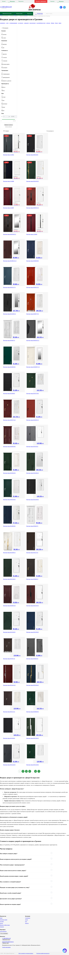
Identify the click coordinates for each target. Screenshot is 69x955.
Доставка (2, 921)
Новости (27, 923)
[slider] (1, 119)
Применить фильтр (8, 124)
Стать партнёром (4, 933)
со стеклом (20, 23)
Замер (1, 918)
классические (32, 23)
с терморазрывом (13, 23)
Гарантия (2, 926)
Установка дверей (3, 919)
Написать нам (5, 943)
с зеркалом (26, 23)
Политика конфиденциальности (42, 953)
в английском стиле (40, 23)
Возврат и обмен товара (5, 925)
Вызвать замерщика (41, 1)
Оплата (1, 923)
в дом (7, 23)
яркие (60, 23)
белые (56, 23)
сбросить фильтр (8, 126)
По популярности (50, 131)
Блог (26, 921)
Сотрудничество (3, 931)
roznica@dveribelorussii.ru (8, 941)
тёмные (52, 23)
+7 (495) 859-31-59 (6, 7)
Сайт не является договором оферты (25, 953)
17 (35, 771)
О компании (27, 918)
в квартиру (2, 23)
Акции (26, 919)
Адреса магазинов (6, 947)
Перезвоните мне (6, 939)
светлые (48, 23)
